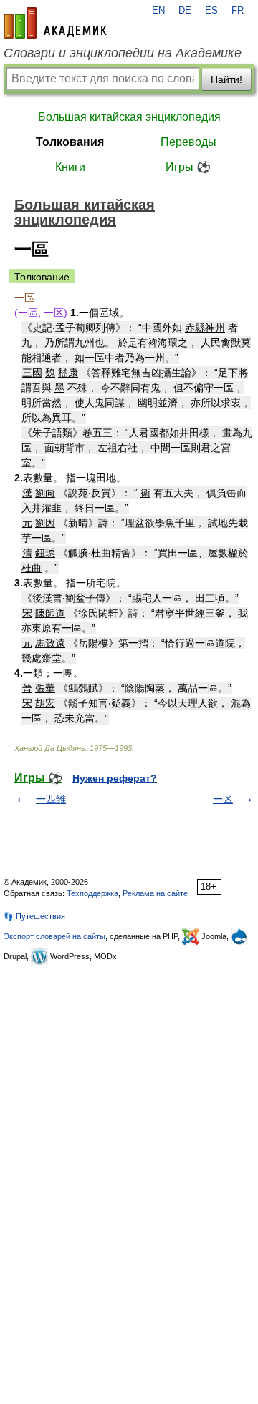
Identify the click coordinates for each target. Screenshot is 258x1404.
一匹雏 (51, 799)
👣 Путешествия (34, 916)
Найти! (226, 79)
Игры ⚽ (188, 167)
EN (158, 11)
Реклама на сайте (155, 893)
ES (211, 11)
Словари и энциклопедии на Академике (123, 53)
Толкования (70, 142)
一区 (223, 799)
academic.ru (55, 23)
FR (237, 11)
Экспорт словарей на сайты (54, 936)
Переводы (188, 142)
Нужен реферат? (114, 778)
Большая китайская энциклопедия (129, 117)
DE (184, 11)
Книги (70, 167)
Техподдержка (92, 893)
